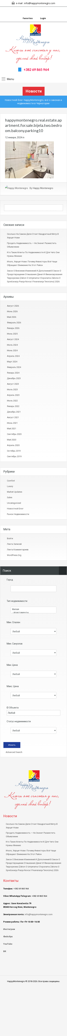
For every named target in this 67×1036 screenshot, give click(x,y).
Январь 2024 (13, 373)
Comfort (11, 480)
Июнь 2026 (12, 311)
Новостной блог (15, 508)
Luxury (10, 486)
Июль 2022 (12, 400)
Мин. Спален (13, 622)
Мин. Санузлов (14, 643)
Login (43, 18)
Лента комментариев (17, 549)
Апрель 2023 (13, 395)
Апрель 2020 (13, 445)
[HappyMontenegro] (34, 44)
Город (10, 579)
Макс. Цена (13, 686)
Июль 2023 (12, 389)
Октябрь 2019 (13, 451)
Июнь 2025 (12, 333)
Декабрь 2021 (14, 412)
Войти (10, 538)
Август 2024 (13, 339)
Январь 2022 (13, 406)
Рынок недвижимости (18, 514)
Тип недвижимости (17, 601)
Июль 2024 (12, 345)
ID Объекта (13, 707)
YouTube (7, 944)
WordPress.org (14, 555)
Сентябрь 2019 (14, 456)
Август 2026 (13, 306)
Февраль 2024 (14, 367)
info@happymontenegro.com (39, 3)
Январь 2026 (13, 328)
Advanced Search (13, 752)
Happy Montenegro (43, 188)
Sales (9, 497)
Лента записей (14, 544)
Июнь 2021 (12, 423)
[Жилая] (33, 609)
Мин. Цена (12, 665)
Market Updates (14, 492)
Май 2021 (11, 428)
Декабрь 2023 (14, 378)
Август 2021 (13, 417)
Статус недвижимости (19, 721)
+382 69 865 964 (36, 69)
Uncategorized (14, 503)
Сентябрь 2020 (14, 434)
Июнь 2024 (12, 350)
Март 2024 (12, 361)
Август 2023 (13, 384)
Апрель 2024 (13, 356)
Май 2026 (11, 317)
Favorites (28, 18)
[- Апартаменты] (33, 612)
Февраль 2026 (14, 322)
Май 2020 (11, 439)
